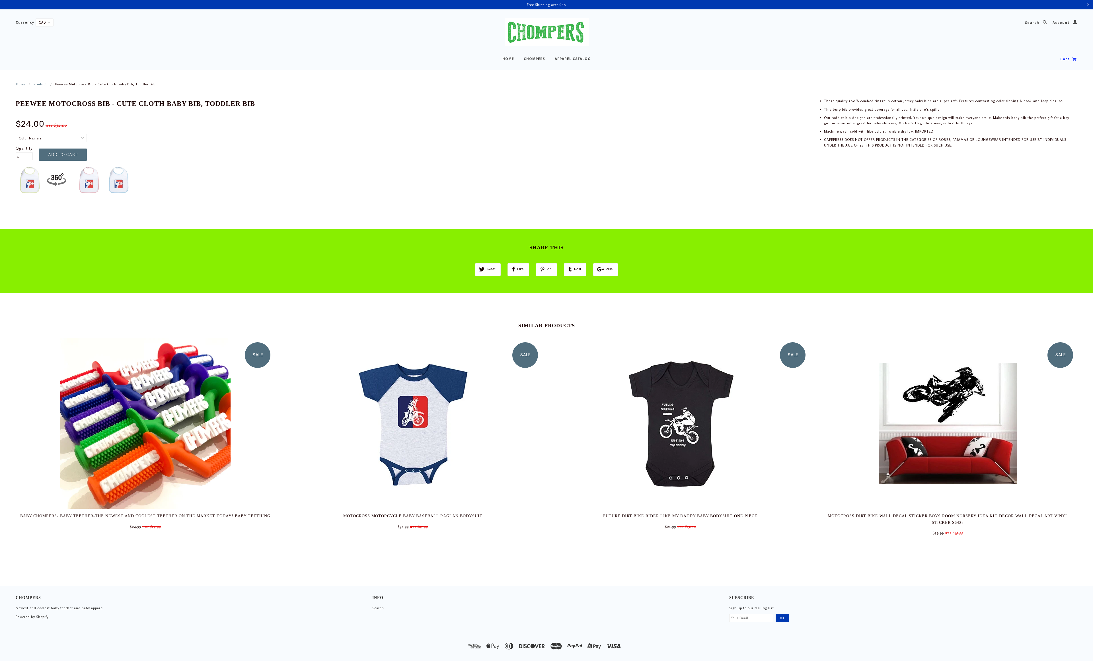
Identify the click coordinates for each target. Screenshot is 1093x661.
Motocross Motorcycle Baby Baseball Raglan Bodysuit (412, 516)
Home (20, 84)
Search (1032, 23)
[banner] (547, 32)
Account (1062, 23)
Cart (1065, 59)
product (40, 84)
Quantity (24, 148)
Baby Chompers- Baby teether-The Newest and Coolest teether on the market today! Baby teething (145, 516)
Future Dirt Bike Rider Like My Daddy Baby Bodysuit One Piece (680, 516)
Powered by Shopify (32, 617)
